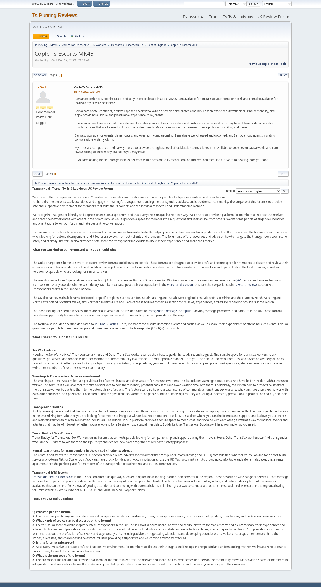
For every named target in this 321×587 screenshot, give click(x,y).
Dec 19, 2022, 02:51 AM (87, 91)
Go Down (40, 75)
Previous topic (258, 64)
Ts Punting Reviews (54, 15)
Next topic (278, 64)
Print (283, 75)
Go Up (37, 173)
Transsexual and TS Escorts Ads (52, 477)
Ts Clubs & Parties (106, 324)
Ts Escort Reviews (245, 285)
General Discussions (180, 285)
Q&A (238, 280)
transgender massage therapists (169, 311)
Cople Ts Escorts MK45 (88, 87)
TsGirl (41, 87)
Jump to (230, 191)
